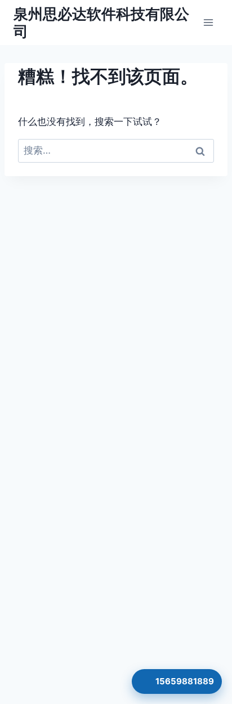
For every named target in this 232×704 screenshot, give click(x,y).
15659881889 (184, 681)
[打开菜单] (208, 22)
